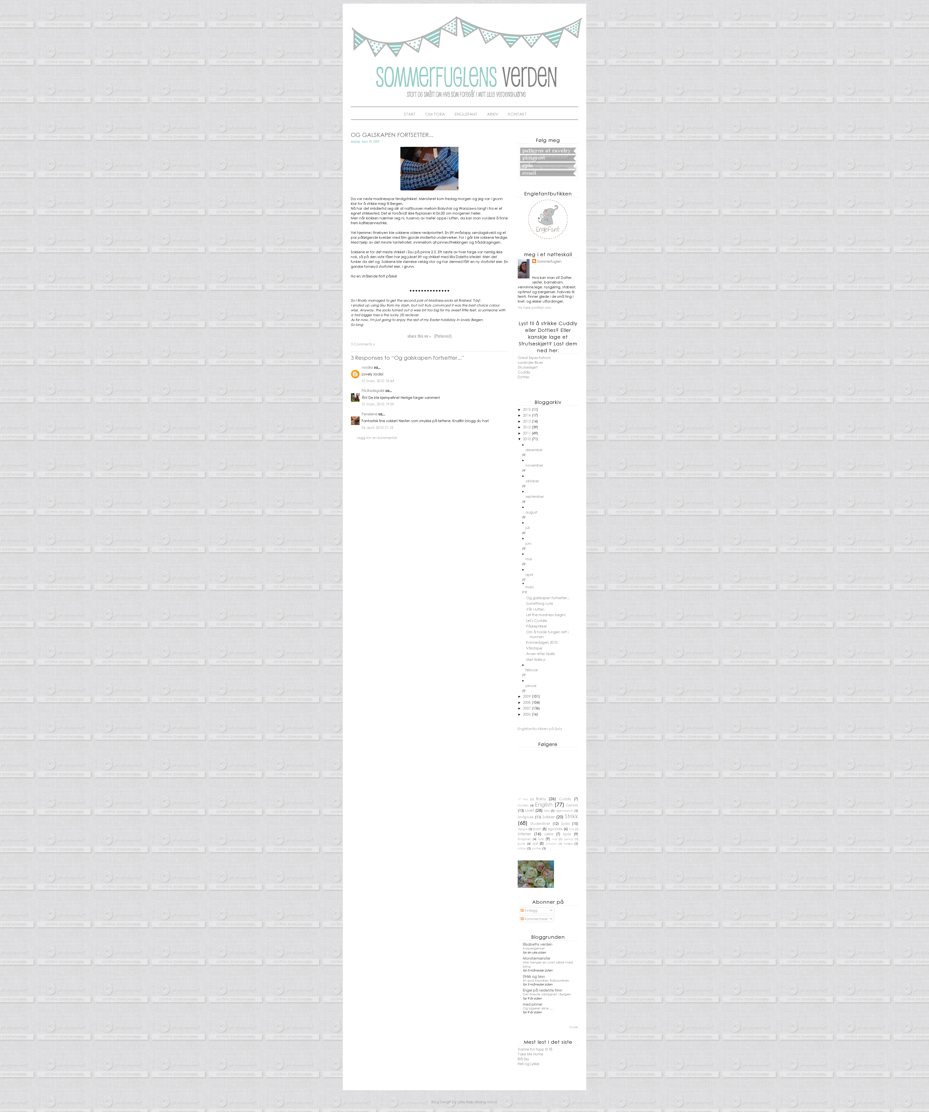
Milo (547, 810)
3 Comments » (363, 344)
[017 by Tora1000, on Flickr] (429, 189)
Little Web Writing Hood (477, 1101)
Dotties (523, 376)
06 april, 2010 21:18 (377, 427)
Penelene (369, 413)
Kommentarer (536, 918)
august (531, 512)
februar (531, 669)
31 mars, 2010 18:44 (378, 380)
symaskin (551, 843)
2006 (527, 714)
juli (527, 527)
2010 (527, 438)
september (534, 496)
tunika (568, 843)
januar (531, 685)
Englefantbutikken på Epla (540, 728)
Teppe (523, 829)
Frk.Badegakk (373, 390)
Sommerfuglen (549, 261)
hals (571, 829)
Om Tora (435, 114)
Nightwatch (564, 810)
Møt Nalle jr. (536, 659)
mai (528, 558)
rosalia (367, 367)
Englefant (466, 114)
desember (534, 449)
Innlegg (530, 910)
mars (529, 586)
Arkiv (492, 114)
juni (528, 543)
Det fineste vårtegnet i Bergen (547, 994)
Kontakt (517, 114)
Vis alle (573, 1027)
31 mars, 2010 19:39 (378, 404)
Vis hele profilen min (534, 307)
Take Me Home (530, 1054)
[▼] (551, 583)
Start (410, 114)
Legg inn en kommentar (377, 437)
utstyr (522, 848)
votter (536, 848)
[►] (551, 444)
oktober (532, 480)
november (534, 465)
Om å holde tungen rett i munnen (547, 634)
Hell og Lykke (528, 1063)
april (529, 574)
